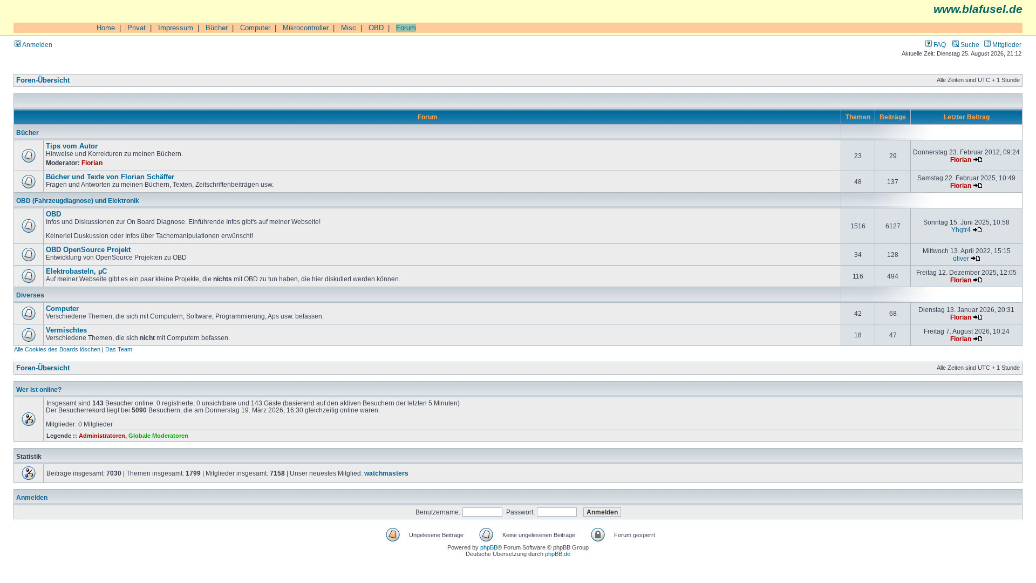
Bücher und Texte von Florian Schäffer (110, 177)
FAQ (939, 44)
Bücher (217, 28)
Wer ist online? (39, 389)
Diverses (30, 295)
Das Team (118, 349)
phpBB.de (557, 554)
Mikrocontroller (306, 28)
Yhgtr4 (961, 229)
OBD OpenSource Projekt (88, 250)
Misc (348, 28)
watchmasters (386, 473)
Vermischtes (66, 330)
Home (106, 28)
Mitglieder (1006, 44)
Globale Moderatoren (158, 435)
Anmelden (36, 44)
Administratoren (102, 435)
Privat (136, 28)
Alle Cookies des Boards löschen (57, 349)
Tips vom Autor (72, 146)
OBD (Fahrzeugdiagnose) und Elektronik (77, 200)
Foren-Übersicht (43, 80)
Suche (969, 44)
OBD (376, 28)
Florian (92, 162)
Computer (255, 28)
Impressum (175, 28)
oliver (961, 258)
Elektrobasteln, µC (76, 271)
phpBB (488, 547)
